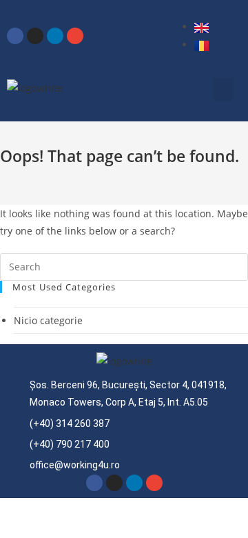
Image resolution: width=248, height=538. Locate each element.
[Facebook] (15, 36)
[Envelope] (75, 36)
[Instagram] (35, 36)
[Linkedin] (55, 36)
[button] (223, 89)
